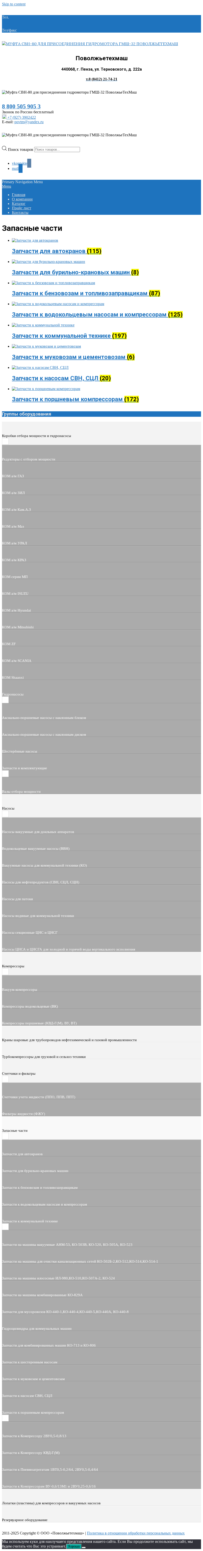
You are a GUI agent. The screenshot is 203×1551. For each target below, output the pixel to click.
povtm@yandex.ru (29, 122)
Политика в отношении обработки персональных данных (136, 1533)
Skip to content (13, 4)
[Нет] (84, 1547)
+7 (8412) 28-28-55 (33, 30)
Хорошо (74, 1546)
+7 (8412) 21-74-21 (25, 17)
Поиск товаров (21, 149)
